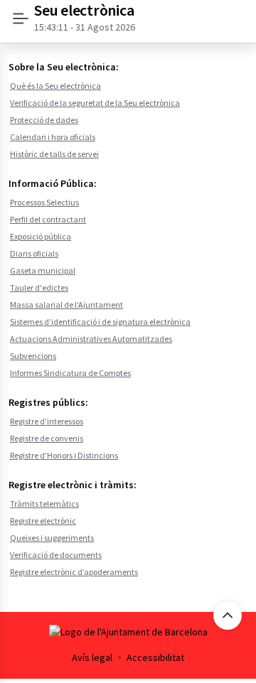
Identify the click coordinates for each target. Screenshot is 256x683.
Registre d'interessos (46, 421)
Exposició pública (40, 236)
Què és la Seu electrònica (55, 85)
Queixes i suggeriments (52, 537)
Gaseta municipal (42, 270)
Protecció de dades (44, 119)
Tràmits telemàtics (44, 503)
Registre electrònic (43, 520)
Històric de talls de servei (54, 154)
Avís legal (92, 657)
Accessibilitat (155, 657)
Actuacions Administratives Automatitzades (91, 338)
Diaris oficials (34, 253)
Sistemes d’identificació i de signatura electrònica (100, 321)
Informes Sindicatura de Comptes (70, 372)
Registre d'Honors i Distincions (64, 455)
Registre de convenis (46, 438)
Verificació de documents (56, 554)
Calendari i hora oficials (52, 136)
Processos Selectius (44, 202)
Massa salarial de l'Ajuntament (66, 304)
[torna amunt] (227, 615)
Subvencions (33, 355)
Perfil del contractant (48, 219)
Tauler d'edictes (39, 287)
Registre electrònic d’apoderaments (74, 571)
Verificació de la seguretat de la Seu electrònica (95, 102)
